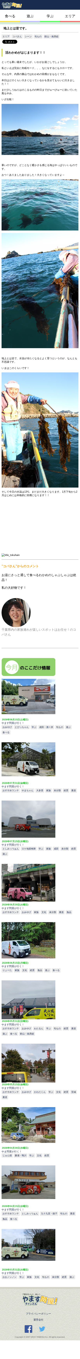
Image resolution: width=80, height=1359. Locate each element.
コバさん (17, 36)
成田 (56, 848)
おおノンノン (10, 1277)
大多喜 (39, 790)
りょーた (7, 970)
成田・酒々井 (46, 727)
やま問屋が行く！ (12, 1151)
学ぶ (50, 16)
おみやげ (7, 727)
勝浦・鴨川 (20, 1155)
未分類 (57, 790)
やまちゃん (27, 790)
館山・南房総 (51, 36)
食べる (10, 16)
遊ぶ (30, 16)
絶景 (66, 790)
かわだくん (40, 1092)
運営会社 (38, 1319)
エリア (70, 16)
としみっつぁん (11, 848)
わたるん (38, 1028)
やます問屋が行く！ (13, 723)
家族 (48, 790)
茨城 (73, 1092)
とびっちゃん (22, 727)
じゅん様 (7, 1155)
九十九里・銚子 (49, 1213)
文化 (44, 912)
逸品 (69, 912)
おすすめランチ (11, 790)
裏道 (73, 790)
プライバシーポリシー (38, 1313)
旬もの (38, 36)
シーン (28, 36)
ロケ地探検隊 (29, 848)
